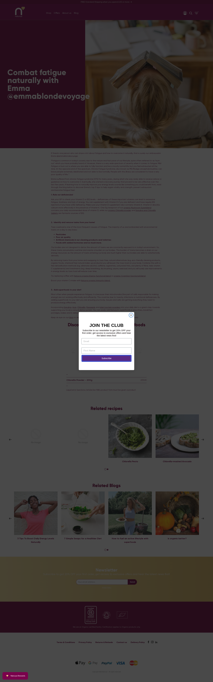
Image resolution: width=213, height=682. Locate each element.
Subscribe (106, 358)
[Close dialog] (131, 315)
